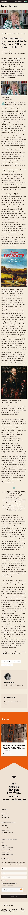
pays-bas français (14, 799)
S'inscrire (14, 896)
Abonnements (5, 813)
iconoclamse (17, 661)
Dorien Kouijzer (7, 51)
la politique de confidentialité (8, 885)
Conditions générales (6, 849)
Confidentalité (5, 852)
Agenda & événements (7, 847)
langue (14, 790)
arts (14, 783)
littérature (14, 793)
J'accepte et (10, 884)
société (14, 796)
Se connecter (18, 1)
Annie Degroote (6, 661)
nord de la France (7, 664)
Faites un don (4, 815)
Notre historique (5, 828)
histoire (14, 786)
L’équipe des (7, 832)
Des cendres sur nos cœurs (18, 652)
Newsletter (4, 1)
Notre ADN (4, 825)
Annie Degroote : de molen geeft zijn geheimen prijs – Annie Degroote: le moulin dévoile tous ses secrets (14, 748)
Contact (3, 835)
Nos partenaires (5, 817)
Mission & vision (5, 830)
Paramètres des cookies (7, 854)
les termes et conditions (11, 883)
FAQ (2, 843)
